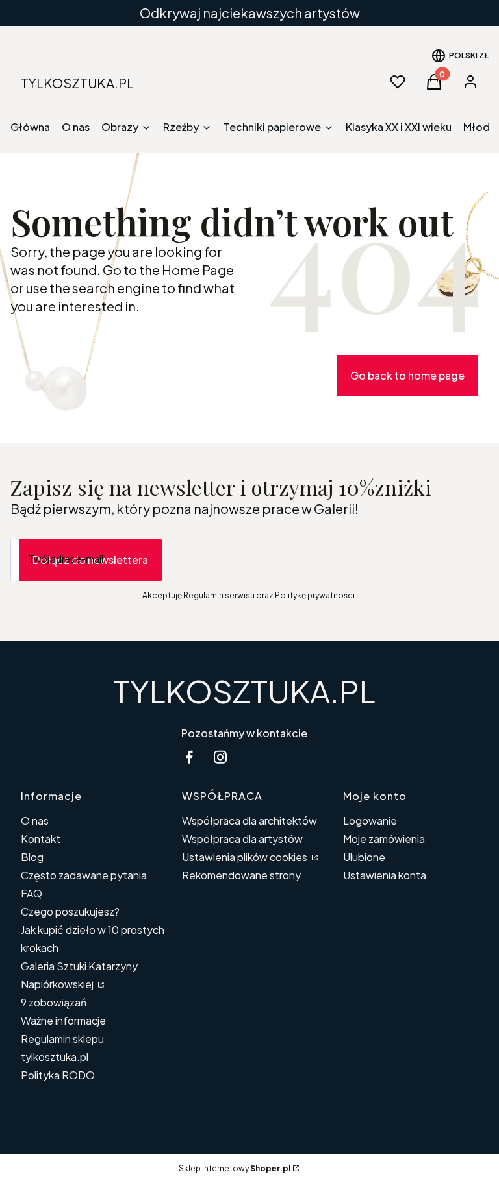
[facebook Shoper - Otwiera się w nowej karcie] (189, 757)
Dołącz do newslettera (90, 560)
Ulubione (364, 857)
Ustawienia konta (384, 875)
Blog (32, 857)
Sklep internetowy (234, 1168)
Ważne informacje (63, 1020)
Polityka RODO (58, 1075)
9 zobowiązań (53, 1002)
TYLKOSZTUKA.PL (244, 691)
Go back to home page (407, 375)
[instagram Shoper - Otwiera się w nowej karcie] (220, 757)
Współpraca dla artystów (242, 839)
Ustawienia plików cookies (245, 857)
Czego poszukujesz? (70, 911)
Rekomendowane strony (241, 875)
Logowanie (370, 820)
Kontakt (40, 839)
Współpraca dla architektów (249, 820)
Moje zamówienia (384, 839)
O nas (35, 820)
